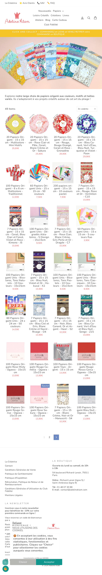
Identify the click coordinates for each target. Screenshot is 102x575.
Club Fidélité (51, 24)
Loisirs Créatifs (41, 15)
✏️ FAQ (51, 3)
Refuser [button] (17, 522)
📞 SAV (41, 3)
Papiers (57, 10)
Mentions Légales (14, 495)
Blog (47, 20)
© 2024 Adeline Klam (51, 565)
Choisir (23, 562)
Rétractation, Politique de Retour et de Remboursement (24, 483)
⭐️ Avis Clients (27, 3)
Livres (66, 15)
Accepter (49, 562)
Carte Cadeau (59, 20)
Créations (56, 15)
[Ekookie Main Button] (5, 569)
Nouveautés (44, 10)
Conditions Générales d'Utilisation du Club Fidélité (26, 490)
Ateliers (39, 20)
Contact (9, 465)
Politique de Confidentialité (18, 473)
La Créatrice (11, 3)
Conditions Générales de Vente (20, 469)
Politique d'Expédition (16, 478)
